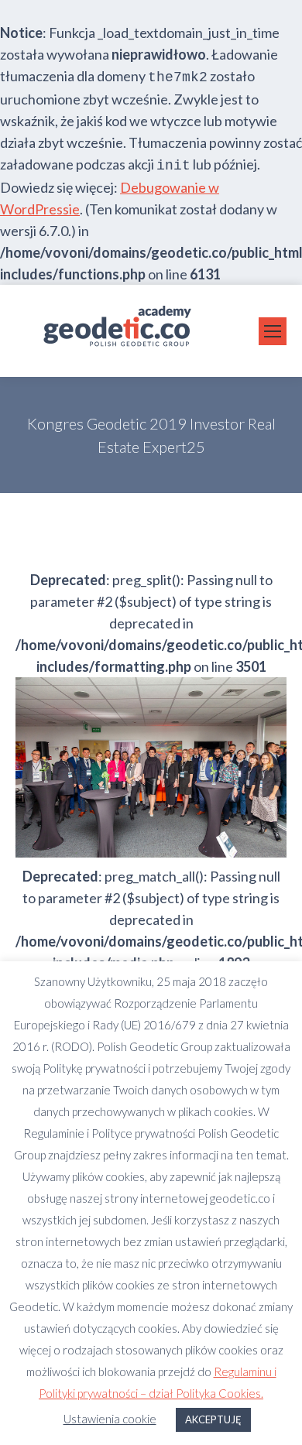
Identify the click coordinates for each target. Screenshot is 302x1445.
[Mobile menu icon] (273, 331)
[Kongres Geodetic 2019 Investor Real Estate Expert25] (151, 767)
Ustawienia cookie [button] (109, 1419)
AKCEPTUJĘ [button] (213, 1419)
